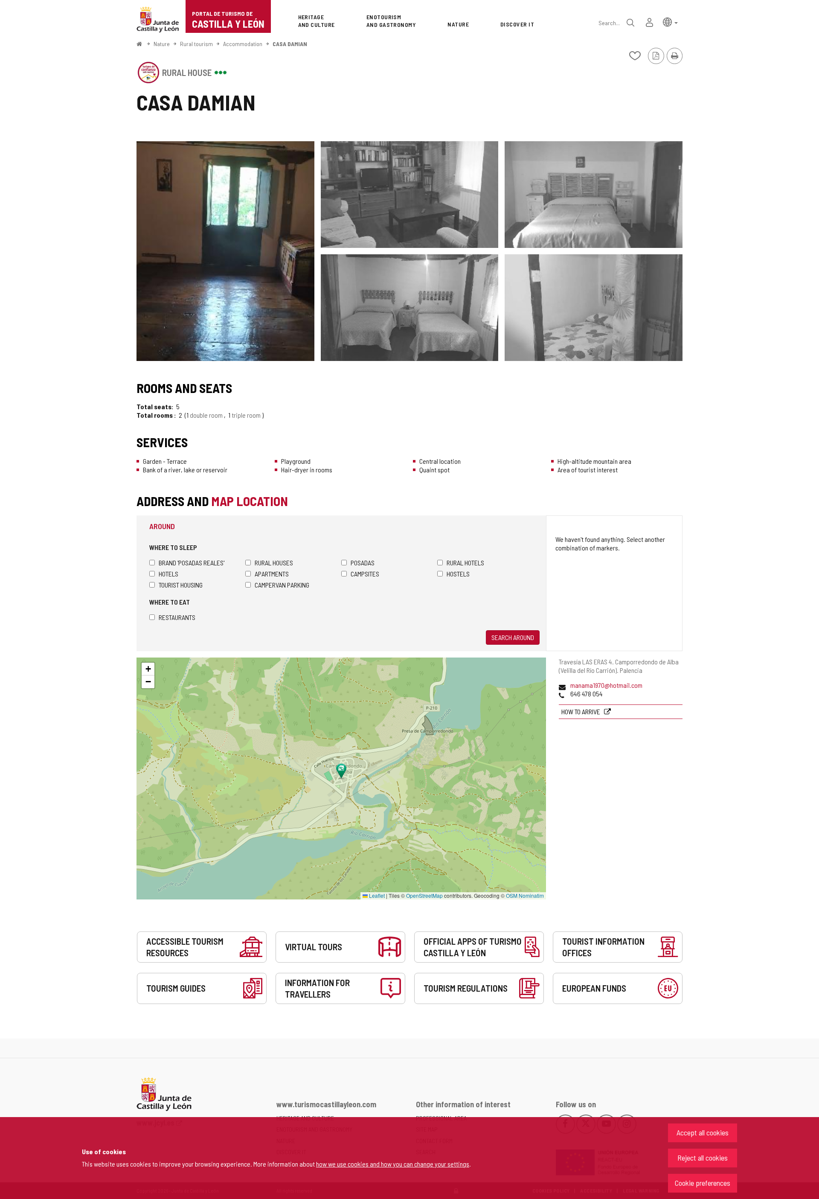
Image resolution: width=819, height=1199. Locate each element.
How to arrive (581, 711)
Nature (162, 43)
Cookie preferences (702, 1182)
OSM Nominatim (525, 895)
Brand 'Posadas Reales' (191, 563)
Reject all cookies (702, 1157)
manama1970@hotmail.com (606, 685)
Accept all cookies (703, 1132)
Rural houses (274, 563)
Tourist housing (181, 585)
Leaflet (376, 895)
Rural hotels (465, 563)
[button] (670, 21)
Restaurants (177, 617)
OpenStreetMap (424, 895)
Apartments (272, 574)
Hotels (168, 574)
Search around (512, 637)
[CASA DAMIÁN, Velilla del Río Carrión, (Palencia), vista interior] (225, 251)
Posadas (363, 563)
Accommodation (242, 43)
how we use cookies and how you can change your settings (392, 1164)
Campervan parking (282, 585)
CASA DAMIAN (290, 43)
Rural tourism (196, 43)
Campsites (365, 574)
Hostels (458, 574)
